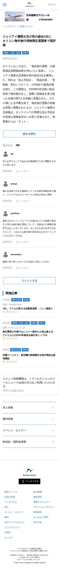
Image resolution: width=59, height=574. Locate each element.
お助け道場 (9, 497)
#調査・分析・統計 (11, 53)
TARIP (7, 532)
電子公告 (37, 522)
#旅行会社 (15, 350)
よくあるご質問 (40, 517)
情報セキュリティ (41, 502)
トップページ (9, 26)
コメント (12, 312)
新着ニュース (26, 26)
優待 (6, 517)
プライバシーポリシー (44, 507)
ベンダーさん (10, 502)
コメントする (29, 280)
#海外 (25, 53)
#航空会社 (16, 300)
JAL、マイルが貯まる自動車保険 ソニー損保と (28, 308)
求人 (6, 507)
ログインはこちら (13, 390)
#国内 (26, 300)
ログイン (52, 4)
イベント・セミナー (14, 430)
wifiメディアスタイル (14, 522)
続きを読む (29, 133)
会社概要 (37, 492)
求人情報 (8, 407)
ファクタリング (11, 527)
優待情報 (8, 418)
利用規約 (37, 512)
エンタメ (8, 537)
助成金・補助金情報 (14, 441)
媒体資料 (37, 497)
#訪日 (41, 323)
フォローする (32, 481)
